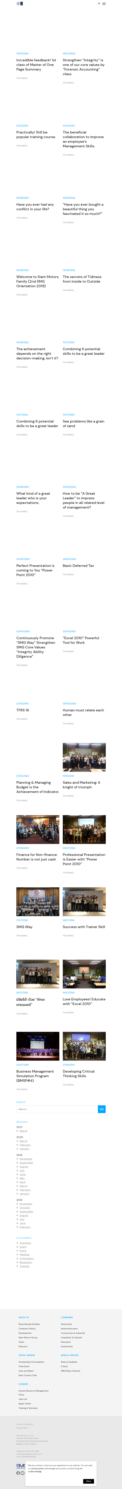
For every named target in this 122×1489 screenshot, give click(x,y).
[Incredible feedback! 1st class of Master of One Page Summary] (37, 55)
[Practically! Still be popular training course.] (37, 127)
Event (23, 1247)
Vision (21, 1342)
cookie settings (35, 1471)
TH (99, 4)
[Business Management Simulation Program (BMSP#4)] (37, 1066)
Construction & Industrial (73, 1333)
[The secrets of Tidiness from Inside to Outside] (84, 271)
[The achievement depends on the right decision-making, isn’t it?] (37, 343)
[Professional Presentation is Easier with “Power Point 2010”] (84, 849)
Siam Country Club (28, 1375)
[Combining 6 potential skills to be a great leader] (84, 343)
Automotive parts (69, 1328)
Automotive (66, 1324)
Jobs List (23, 1399)
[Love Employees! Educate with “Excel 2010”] (84, 994)
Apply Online (25, 1403)
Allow (88, 1481)
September (26, 1163)
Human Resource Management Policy (34, 1392)
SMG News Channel (70, 1370)
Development (25, 1333)
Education (66, 1342)
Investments (67, 1346)
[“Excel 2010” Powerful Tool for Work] (84, 632)
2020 (19, 1137)
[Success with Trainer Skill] (84, 921)
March (23, 1131)
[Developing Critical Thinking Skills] (84, 1066)
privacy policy (38, 1468)
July (22, 1170)
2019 (19, 1155)
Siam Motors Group (28, 1337)
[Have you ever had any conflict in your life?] (37, 199)
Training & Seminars (28, 1408)
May (22, 1178)
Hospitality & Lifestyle (71, 1337)
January (24, 1149)
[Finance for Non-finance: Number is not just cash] (37, 849)
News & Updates (69, 1362)
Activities (25, 1243)
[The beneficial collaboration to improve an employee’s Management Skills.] (84, 127)
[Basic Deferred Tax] (84, 560)
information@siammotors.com (29, 1454)
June (22, 1174)
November (26, 1159)
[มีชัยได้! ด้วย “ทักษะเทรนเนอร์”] (37, 994)
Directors (23, 1346)
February (25, 1145)
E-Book (64, 1366)
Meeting (24, 1254)
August (24, 1166)
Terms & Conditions (24, 1424)
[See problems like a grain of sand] (84, 416)
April (22, 1182)
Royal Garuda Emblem (29, 1324)
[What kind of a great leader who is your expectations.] (37, 488)
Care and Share (26, 1370)
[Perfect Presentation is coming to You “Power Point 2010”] (37, 560)
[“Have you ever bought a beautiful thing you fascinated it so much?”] (84, 199)
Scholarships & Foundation (31, 1362)
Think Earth (24, 1366)
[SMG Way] (37, 921)
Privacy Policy (22, 1428)
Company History (27, 1328)
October (25, 1208)
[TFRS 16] (37, 705)
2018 (19, 1200)
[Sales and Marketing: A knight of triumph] (84, 777)
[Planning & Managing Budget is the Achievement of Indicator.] (37, 777)
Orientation (27, 1258)
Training (24, 1266)
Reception (26, 1262)
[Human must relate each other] (84, 705)
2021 (19, 1127)
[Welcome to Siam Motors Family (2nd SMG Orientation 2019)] (37, 271)
